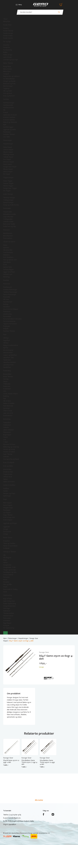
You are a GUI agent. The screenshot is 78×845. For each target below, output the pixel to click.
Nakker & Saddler (9, 403)
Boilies (5, 52)
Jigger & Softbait (9, 272)
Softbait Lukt (7, 274)
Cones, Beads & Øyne (10, 394)
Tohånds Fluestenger (10, 292)
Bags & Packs (7, 599)
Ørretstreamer (8, 350)
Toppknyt (6, 88)
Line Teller (6, 137)
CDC (4, 391)
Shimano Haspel (8, 162)
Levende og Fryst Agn (10, 60)
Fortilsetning (7, 50)
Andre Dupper (7, 520)
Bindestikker (7, 374)
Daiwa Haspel (7, 147)
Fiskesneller (7, 208)
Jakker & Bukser (8, 430)
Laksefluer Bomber (9, 362)
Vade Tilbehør (7, 454)
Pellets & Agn (7, 55)
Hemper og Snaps (9, 493)
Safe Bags (6, 608)
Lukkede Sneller (8, 221)
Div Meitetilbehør (9, 79)
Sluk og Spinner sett (10, 260)
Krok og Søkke (8, 466)
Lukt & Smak (7, 57)
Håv (4, 555)
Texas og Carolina (9, 543)
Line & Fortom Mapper (10, 309)
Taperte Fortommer (10, 324)
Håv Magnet (7, 558)
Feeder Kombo (8, 38)
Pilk (4, 110)
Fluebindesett (7, 416)
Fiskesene (6, 230)
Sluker (5, 245)
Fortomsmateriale (9, 321)
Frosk (5, 265)
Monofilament (8, 236)
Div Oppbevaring (8, 628)
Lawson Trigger (8, 183)
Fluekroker (6, 386)
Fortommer (7, 532)
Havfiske (6, 99)
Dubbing (6, 396)
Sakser (5, 381)
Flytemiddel (7, 316)
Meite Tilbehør (8, 63)
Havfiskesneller (8, 105)
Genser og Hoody (9, 449)
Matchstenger (8, 86)
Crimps (5, 534)
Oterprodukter (8, 575)
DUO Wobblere (8, 257)
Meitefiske (6, 21)
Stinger (5, 529)
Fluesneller (6, 297)
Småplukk (6, 548)
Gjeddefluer (7, 367)
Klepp (5, 560)
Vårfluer (6, 343)
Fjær (4, 398)
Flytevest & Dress (9, 444)
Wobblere (6, 255)
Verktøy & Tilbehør (9, 552)
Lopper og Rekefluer (10, 355)
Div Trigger (7, 191)
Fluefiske (6, 280)
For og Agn (7, 41)
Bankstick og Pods (9, 84)
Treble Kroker (7, 474)
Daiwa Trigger (7, 181)
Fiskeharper (7, 132)
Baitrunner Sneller (9, 224)
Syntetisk (6, 408)
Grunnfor (6, 45)
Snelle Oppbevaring (9, 603)
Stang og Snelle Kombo (11, 205)
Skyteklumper (7, 302)
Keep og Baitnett (9, 96)
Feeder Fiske (7, 25)
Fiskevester (7, 432)
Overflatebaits (8, 252)
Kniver (5, 579)
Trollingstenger (8, 200)
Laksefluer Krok (8, 365)
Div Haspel (6, 174)
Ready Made (7, 66)
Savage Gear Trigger (10, 188)
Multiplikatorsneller (9, 214)
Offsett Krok (7, 477)
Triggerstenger (8, 177)
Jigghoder (6, 527)
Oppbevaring (7, 595)
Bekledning (6, 419)
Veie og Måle (7, 584)
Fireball (5, 112)
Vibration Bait (7, 250)
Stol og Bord (7, 93)
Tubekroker (7, 360)
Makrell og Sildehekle (10, 122)
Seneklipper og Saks (9, 572)
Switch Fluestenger (9, 294)
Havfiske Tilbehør (9, 134)
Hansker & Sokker (9, 452)
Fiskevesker (7, 618)
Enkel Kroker (7, 469)
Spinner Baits (7, 267)
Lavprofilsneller (8, 217)
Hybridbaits (7, 262)
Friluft (5, 587)
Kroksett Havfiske (9, 117)
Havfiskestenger (8, 103)
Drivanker (6, 582)
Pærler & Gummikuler (10, 546)
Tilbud (5, 19)
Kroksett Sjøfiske (9, 120)
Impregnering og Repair (11, 459)
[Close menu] (5, 633)
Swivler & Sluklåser (9, 485)
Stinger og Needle (9, 81)
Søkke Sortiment (9, 482)
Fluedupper (7, 510)
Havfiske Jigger (8, 127)
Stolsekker (6, 621)
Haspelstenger (8, 144)
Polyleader (6, 326)
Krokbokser (7, 389)
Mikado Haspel (8, 169)
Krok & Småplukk (8, 462)
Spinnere (6, 247)
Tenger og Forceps (9, 570)
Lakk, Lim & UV (8, 413)
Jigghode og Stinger (10, 523)
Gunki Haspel (7, 164)
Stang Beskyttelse (9, 606)
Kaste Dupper (7, 505)
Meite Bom (7, 71)
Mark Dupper (7, 503)
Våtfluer (6, 338)
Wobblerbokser (8, 616)
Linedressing (7, 314)
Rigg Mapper (7, 623)
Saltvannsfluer (8, 353)
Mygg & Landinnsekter (10, 345)
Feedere (6, 28)
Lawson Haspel (8, 150)
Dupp (5, 499)
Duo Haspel (7, 159)
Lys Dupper (7, 512)
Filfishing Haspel (8, 154)
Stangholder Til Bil (9, 567)
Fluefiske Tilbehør (9, 331)
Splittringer (7, 496)
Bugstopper (7, 435)
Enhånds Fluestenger (10, 290)
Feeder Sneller (8, 36)
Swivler (5, 491)
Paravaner (6, 577)
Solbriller (6, 457)
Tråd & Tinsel (7, 411)
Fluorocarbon (7, 238)
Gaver (5, 592)
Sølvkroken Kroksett (10, 115)
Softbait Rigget (8, 269)
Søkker (5, 479)
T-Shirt (5, 442)
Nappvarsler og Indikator (11, 76)
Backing (5, 304)
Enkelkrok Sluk (8, 472)
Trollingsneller (8, 219)
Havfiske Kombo (8, 107)
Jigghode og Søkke (9, 129)
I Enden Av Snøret (9, 242)
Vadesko (6, 427)
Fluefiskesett (7, 287)
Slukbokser (6, 611)
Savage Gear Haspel (9, 167)
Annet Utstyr (7, 537)
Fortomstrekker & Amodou (12, 319)
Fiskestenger (7, 140)
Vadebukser (7, 425)
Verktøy (6, 379)
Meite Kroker (7, 69)
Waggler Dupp (8, 508)
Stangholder (7, 565)
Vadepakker (7, 422)
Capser (5, 437)
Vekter (5, 562)
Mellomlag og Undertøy (11, 447)
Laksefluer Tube (8, 357)
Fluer (4, 334)
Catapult (6, 74)
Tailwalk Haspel (8, 157)
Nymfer (5, 348)
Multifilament (7, 233)
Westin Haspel (8, 152)
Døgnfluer (6, 340)
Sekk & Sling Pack (9, 601)
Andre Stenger (8, 194)
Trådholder (6, 384)
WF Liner (6, 299)
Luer (4, 439)
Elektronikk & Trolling (10, 589)
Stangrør (6, 625)
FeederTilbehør (8, 31)
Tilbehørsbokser (8, 613)
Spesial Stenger (8, 202)
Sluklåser (6, 488)
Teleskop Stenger (9, 198)
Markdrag (6, 277)
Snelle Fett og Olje (9, 226)
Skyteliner (6, 307)
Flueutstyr (6, 284)
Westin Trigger (8, 186)
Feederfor (6, 47)
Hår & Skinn (7, 401)
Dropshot (6, 541)
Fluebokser (6, 311)
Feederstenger (8, 33)
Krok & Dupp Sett (9, 517)
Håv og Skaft (7, 91)
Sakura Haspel (7, 171)
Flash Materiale (8, 406)
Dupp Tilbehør (8, 515)
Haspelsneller (7, 212)
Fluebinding (7, 371)
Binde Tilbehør (8, 376)
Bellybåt (6, 329)
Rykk (4, 125)
